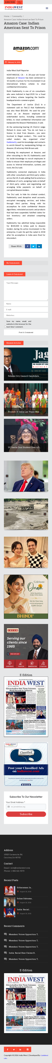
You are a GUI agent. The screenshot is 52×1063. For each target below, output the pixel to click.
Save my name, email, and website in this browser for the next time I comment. (18, 324)
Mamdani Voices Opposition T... (24, 934)
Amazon (21, 78)
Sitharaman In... (24, 887)
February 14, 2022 (13, 62)
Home (6, 16)
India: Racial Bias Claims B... (22, 953)
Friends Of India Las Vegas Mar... (24, 411)
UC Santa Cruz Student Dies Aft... (24, 447)
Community (17, 16)
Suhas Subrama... (25, 898)
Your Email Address (15, 802)
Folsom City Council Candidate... (24, 376)
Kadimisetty (12, 142)
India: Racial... (23, 909)
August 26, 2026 (25, 892)
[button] (26, 476)
